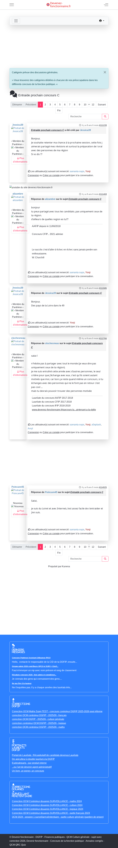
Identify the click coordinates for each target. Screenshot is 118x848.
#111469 (103, 194)
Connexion (33, 175)
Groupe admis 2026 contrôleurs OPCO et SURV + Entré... (35, 666)
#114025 (103, 487)
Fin (59, 110)
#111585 (103, 288)
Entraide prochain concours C (47, 130)
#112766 (103, 338)
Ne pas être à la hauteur (22, 683)
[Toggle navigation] (16, 21)
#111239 (103, 125)
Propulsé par (55, 566)
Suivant (102, 104)
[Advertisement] (59, 46)
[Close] (104, 72)
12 (93, 104)
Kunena (66, 566)
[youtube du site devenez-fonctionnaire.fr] (31, 187)
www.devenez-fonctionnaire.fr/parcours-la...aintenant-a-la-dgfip (64, 409)
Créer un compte (51, 175)
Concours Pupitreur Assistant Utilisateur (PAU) (31, 658)
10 (85, 104)
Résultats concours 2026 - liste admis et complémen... (34, 675)
